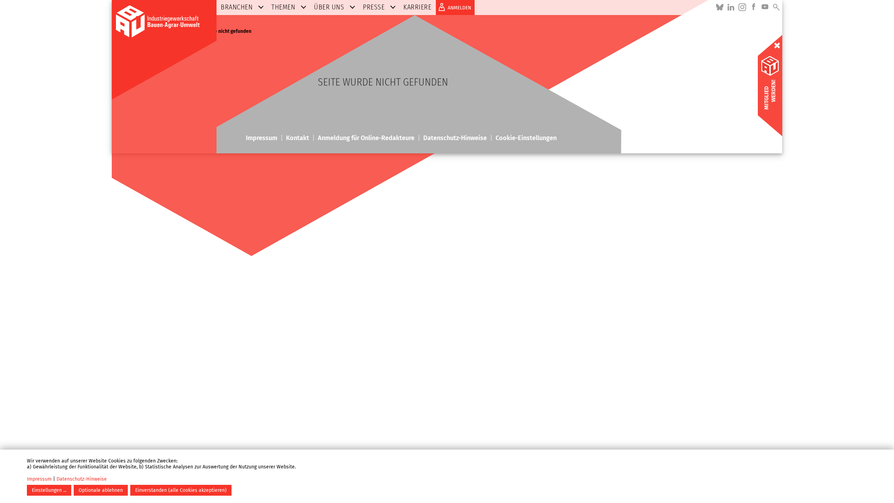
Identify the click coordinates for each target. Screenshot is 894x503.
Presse (373, 7)
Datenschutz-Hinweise (82, 479)
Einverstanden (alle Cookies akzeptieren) (181, 490)
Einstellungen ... (49, 490)
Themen (283, 7)
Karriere (417, 7)
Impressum (39, 479)
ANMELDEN (459, 8)
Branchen (236, 7)
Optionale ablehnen (101, 490)
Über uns (329, 7)
